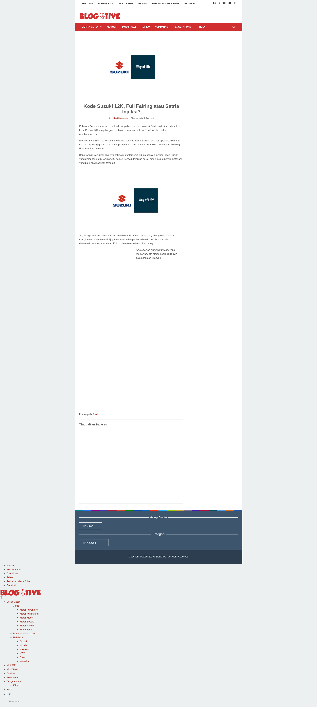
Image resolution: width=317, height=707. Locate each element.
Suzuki (95, 414)
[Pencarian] (233, 27)
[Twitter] (219, 3)
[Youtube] (230, 3)
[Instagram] (224, 3)
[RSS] (235, 3)
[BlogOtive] (100, 15)
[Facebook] (214, 3)
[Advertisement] (107, 272)
